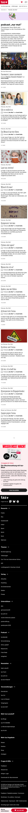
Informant (17, 797)
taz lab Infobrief (5, 679)
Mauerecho (4, 648)
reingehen (4, 656)
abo (2, 606)
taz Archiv (4, 730)
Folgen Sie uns (4, 501)
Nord (2, 536)
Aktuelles (3, 579)
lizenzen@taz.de (4, 788)
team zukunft (4, 668)
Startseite (3, 9)
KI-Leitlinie (11, 797)
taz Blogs (3, 719)
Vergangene (4, 703)
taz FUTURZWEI (5, 723)
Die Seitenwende (6, 586)
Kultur (2, 524)
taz (5, 497)
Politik (3, 513)
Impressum (12, 801)
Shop (2, 750)
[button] (26, 2)
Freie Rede (4, 652)
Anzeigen (3, 754)
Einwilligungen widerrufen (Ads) (10, 805)
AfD (2, 563)
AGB (17, 801)
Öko (2, 517)
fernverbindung (5, 641)
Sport (2, 528)
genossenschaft (5, 610)
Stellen (3, 590)
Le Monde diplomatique (8, 726)
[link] (6, 6)
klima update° (5, 645)
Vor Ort (3, 695)
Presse (3, 594)
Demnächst (4, 691)
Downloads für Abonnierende (9, 777)
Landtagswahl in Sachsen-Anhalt (10, 567)
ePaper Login (5, 773)
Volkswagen (4, 555)
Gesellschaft (4, 521)
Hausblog (4, 583)
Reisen (3, 742)
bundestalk (4, 637)
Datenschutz (4, 801)
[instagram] (18, 502)
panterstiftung (5, 621)
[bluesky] (14, 502)
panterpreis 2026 (6, 625)
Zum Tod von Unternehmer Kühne (10, 559)
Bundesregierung (6, 551)
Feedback (4, 766)
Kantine (3, 746)
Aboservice (4, 769)
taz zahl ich (4, 614)
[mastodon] (10, 502)
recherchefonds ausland (8, 617)
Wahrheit (3, 540)
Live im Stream (5, 699)
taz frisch (3, 672)
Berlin (2, 532)
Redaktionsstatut (12, 793)
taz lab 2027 (4, 707)
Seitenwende (23, 801)
